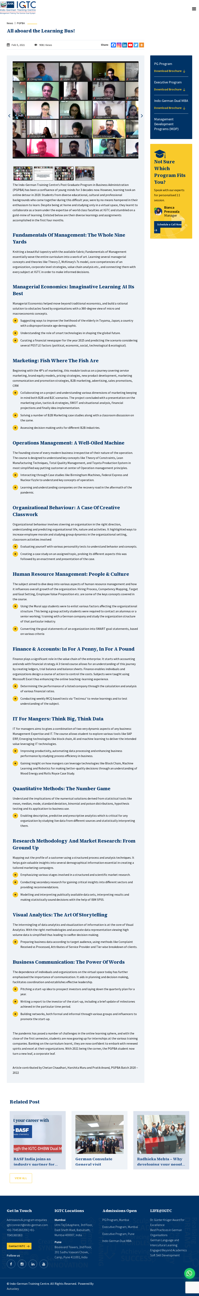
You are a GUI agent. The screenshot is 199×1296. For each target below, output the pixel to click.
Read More (37, 1134)
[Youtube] (130, 45)
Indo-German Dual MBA (116, 1241)
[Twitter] (136, 45)
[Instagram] (119, 45)
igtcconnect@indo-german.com (27, 1225)
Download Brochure (168, 71)
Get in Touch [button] (19, 1210)
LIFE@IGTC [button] (161, 1210)
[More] (141, 45)
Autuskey (13, 1289)
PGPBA (21, 23)
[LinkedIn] (33, 1264)
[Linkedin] (124, 45)
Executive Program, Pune (118, 1234)
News (10, 23)
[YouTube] (43, 1264)
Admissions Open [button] (119, 1210)
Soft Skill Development (165, 1255)
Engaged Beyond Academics (168, 1250)
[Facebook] (113, 45)
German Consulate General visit (93, 1161)
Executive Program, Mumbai (120, 1227)
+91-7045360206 (17, 1230)
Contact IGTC (17, 1246)
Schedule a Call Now (169, 224)
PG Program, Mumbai (115, 1220)
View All (21, 1178)
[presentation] (9, 116)
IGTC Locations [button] (69, 1210)
